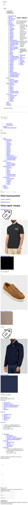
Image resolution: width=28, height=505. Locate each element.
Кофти (11, 30)
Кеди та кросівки (14, 47)
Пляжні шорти (13, 40)
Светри (11, 32)
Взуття (10, 17)
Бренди (5, 186)
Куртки (11, 34)
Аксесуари (11, 20)
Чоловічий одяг (12, 16)
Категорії (6, 440)
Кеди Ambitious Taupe (6, 311)
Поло (11, 26)
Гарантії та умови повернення (11, 405)
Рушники (12, 60)
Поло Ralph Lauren (5, 255)
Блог (5, 408)
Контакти (10, 24)
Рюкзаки (12, 61)
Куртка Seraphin (5, 374)
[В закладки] (1, 219)
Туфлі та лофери (14, 48)
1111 (5, 138)
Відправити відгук (5, 202)
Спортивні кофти (14, 42)
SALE (9, 21)
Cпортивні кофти (14, 56)
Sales (8, 102)
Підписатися (4, 500)
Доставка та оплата (8, 404)
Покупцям (6, 434)
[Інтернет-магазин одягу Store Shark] (4, 117)
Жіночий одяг (12, 18)
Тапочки (12, 45)
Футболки (12, 25)
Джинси (12, 36)
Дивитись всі (4, 209)
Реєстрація (9, 123)
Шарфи (11, 64)
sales (5, 185)
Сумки (11, 63)
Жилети (12, 33)
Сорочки (12, 28)
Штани (11, 37)
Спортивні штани (14, 44)
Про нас (10, 22)
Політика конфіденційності (10, 406)
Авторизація (10, 125)
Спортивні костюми (15, 41)
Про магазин (7, 402)
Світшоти (12, 29)
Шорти (11, 38)
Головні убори (13, 59)
